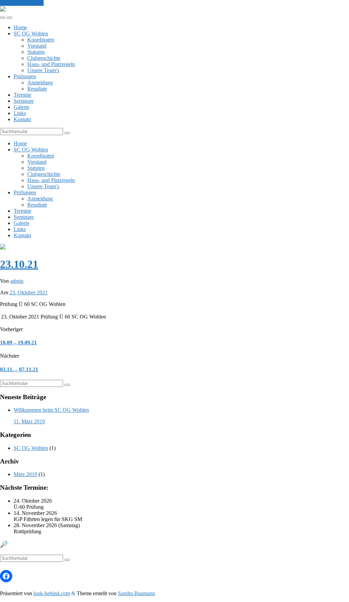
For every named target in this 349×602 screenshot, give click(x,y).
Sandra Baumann (136, 593)
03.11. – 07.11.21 (19, 369)
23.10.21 (19, 264)
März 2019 (25, 474)
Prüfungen (25, 76)
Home (20, 27)
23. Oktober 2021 (29, 292)
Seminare (24, 101)
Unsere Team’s (43, 70)
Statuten (36, 52)
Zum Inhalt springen (22, 3)
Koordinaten (40, 40)
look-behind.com (51, 593)
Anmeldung (40, 82)
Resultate (37, 89)
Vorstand (36, 46)
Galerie (21, 107)
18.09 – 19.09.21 (18, 342)
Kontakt (22, 119)
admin (17, 281)
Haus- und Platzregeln (51, 64)
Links (20, 113)
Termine (22, 95)
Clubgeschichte (43, 58)
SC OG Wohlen (31, 33)
